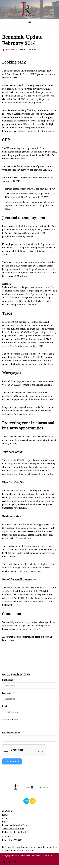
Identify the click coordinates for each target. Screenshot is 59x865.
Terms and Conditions (13, 829)
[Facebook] (15, 862)
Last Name (7, 693)
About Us (6, 818)
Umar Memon (11, 49)
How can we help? (11, 733)
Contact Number (10, 719)
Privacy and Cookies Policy (15, 825)
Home (5, 815)
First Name (7, 680)
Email (5, 706)
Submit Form (12, 761)
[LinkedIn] (4, 862)
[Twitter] (10, 862)
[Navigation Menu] (29, 22)
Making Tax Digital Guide (14, 832)
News (5, 822)
